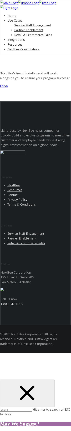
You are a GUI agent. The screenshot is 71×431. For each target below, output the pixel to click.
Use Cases (14, 20)
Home (11, 16)
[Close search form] (27, 393)
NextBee (13, 185)
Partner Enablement (28, 30)
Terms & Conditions (21, 204)
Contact (12, 195)
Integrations (16, 40)
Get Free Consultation (23, 49)
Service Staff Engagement (32, 25)
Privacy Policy (17, 199)
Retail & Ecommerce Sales (33, 35)
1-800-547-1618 (12, 304)
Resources (14, 44)
